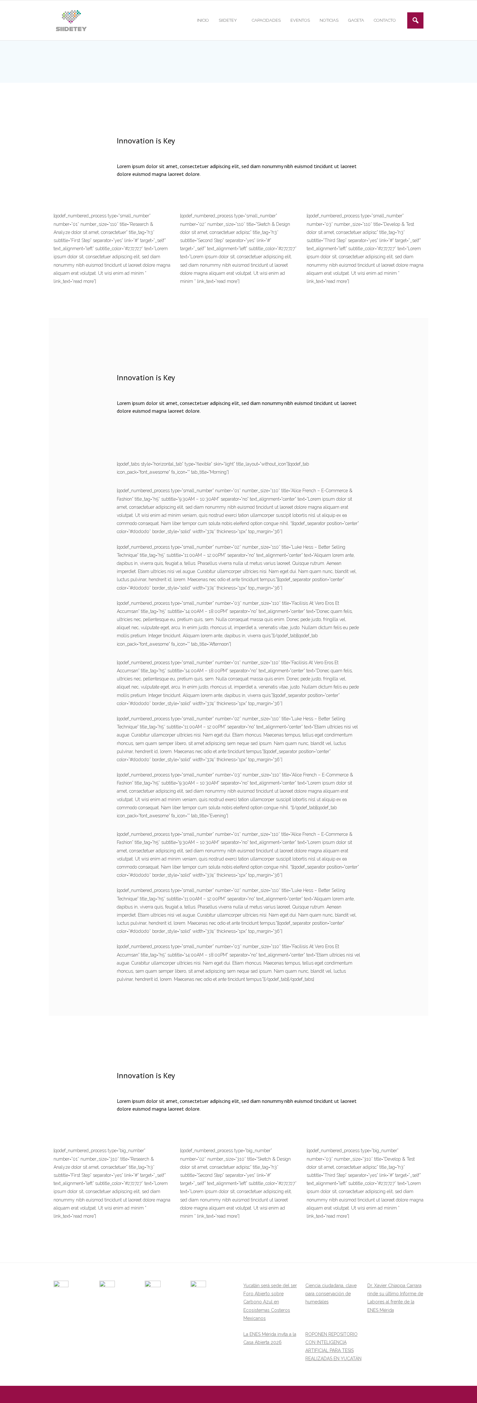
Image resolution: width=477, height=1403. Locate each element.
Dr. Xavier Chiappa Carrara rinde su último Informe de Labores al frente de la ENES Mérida (395, 1298)
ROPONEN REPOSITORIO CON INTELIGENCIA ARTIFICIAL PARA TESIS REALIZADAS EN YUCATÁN (333, 1346)
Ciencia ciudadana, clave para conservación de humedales (331, 1293)
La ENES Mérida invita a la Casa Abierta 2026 (269, 1338)
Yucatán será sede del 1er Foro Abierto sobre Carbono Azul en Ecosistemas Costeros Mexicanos (270, 1302)
